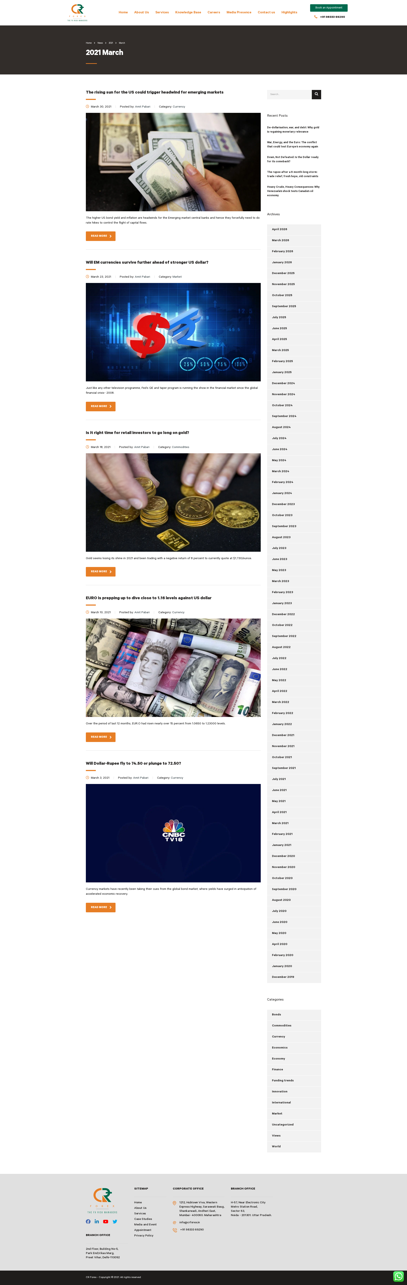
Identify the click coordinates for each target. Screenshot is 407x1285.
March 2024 (280, 471)
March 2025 (280, 350)
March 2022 (280, 702)
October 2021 (282, 757)
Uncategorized (283, 1125)
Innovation (279, 1092)
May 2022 (279, 680)
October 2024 (282, 405)
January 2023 (282, 603)
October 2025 (282, 295)
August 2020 (281, 900)
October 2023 (282, 515)
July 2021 (279, 779)
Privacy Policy (143, 1236)
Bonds (276, 1015)
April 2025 (279, 339)
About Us (141, 13)
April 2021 (279, 812)
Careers (214, 13)
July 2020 (279, 911)
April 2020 (279, 944)
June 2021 (279, 790)
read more (99, 236)
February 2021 (282, 834)
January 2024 (282, 493)
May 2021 (279, 801)
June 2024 (279, 449)
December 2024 (283, 383)
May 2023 (279, 570)
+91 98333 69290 (332, 17)
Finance (277, 1070)
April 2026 (279, 229)
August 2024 (281, 427)
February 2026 (282, 251)
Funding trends (283, 1081)
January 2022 (282, 724)
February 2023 (282, 592)
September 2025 (284, 306)
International (281, 1103)
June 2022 (279, 669)
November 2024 (283, 394)
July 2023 (279, 548)
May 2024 (279, 460)
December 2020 (283, 856)
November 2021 (283, 746)
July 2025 (279, 317)
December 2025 (283, 273)
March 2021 (280, 823)
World (276, 1147)
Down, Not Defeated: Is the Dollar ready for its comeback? (293, 159)
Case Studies (143, 1219)
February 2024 (282, 482)
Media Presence (239, 13)
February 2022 (282, 713)
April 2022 (279, 691)
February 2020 (282, 955)
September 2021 (284, 768)
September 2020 (284, 889)
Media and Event (145, 1225)
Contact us (266, 13)
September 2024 (284, 416)
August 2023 (281, 537)
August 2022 (281, 647)
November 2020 (283, 867)
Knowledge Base (188, 13)
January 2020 (282, 966)
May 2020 (279, 933)
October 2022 (282, 625)
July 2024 (279, 438)
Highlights (289, 13)
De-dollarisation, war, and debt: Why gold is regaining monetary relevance (293, 130)
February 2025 (282, 361)
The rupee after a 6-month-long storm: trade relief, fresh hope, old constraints (292, 174)
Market (277, 1114)
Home (123, 13)
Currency (278, 1037)
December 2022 (283, 614)
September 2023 (284, 526)
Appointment (142, 1230)
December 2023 (283, 504)
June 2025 (279, 328)
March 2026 (280, 240)
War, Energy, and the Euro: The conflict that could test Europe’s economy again (292, 144)
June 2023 (279, 559)
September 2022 (284, 636)
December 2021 (283, 735)
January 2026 (282, 263)
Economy (278, 1059)
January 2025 (282, 372)
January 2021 (281, 845)
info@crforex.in (189, 1223)
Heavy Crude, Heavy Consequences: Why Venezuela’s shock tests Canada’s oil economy (293, 191)
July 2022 (279, 658)
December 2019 (283, 977)
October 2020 (282, 878)
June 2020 (279, 922)
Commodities (281, 1026)
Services (162, 13)
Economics (279, 1048)
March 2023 (280, 581)
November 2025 (283, 284)
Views (276, 1136)
